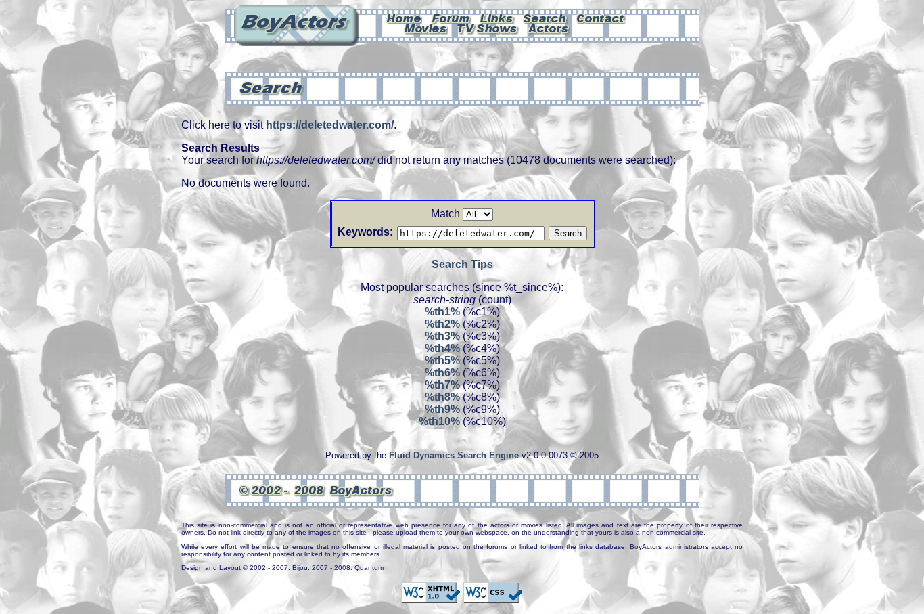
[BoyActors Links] (497, 17)
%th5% (442, 360)
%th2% (442, 324)
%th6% (442, 372)
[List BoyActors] (549, 28)
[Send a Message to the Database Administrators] (601, 17)
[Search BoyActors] (545, 17)
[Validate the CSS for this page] (493, 597)
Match (445, 213)
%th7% (442, 385)
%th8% (442, 397)
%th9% (442, 409)
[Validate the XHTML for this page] (431, 597)
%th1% (442, 311)
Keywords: (365, 232)
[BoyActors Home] (404, 17)
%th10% (439, 421)
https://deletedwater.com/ (330, 125)
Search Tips (462, 264)
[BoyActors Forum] (451, 17)
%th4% (442, 348)
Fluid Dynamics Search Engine (454, 455)
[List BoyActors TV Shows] (488, 28)
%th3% (442, 336)
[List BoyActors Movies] (426, 28)
